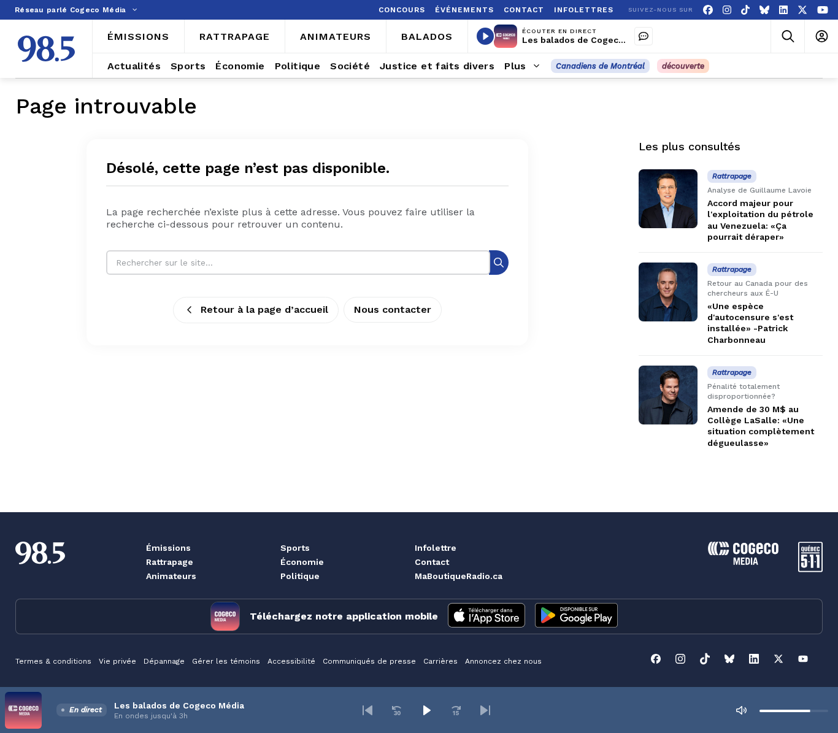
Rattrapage (169, 562)
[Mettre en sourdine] (741, 710)
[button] (367, 710)
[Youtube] (822, 10)
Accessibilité (291, 661)
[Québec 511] (810, 569)
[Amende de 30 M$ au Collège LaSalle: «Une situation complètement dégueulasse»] (668, 395)
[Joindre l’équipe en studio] (643, 36)
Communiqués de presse (369, 661)
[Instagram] (727, 10)
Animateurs (171, 576)
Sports (295, 548)
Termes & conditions (53, 661)
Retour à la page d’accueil (264, 309)
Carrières (440, 661)
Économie (302, 562)
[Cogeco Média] (743, 561)
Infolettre (435, 548)
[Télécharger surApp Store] (486, 616)
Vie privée (117, 661)
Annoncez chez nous (503, 661)
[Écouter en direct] (485, 36)
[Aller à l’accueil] (46, 49)
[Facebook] (708, 10)
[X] (802, 10)
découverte (683, 66)
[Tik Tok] (745, 10)
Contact (432, 562)
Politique (300, 576)
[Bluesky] (764, 10)
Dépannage (164, 661)
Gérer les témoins (226, 661)
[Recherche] (499, 262)
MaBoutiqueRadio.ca (458, 576)
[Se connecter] (821, 36)
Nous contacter (392, 309)
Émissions (168, 548)
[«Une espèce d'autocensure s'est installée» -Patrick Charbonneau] (668, 292)
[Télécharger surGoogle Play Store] (576, 616)
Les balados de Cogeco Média (587, 40)
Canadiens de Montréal (600, 66)
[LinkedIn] (783, 10)
